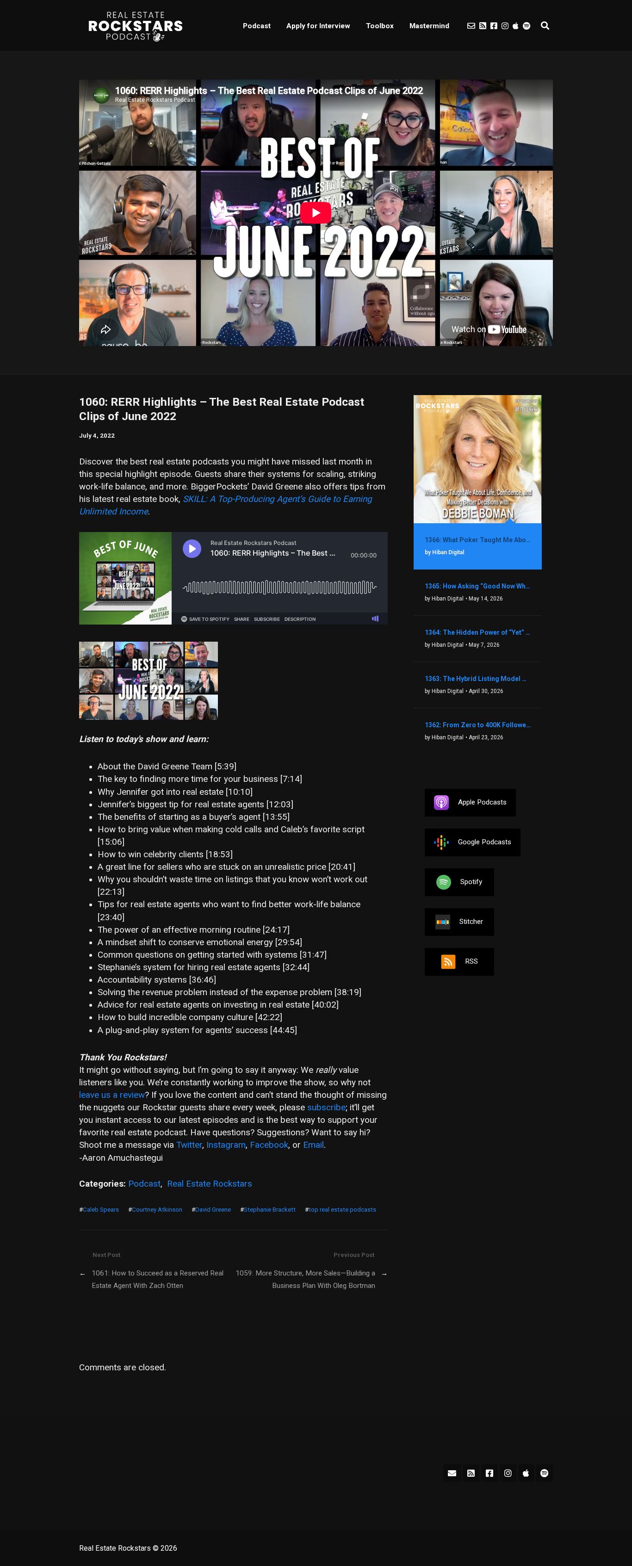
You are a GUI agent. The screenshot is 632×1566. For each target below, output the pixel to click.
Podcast (257, 26)
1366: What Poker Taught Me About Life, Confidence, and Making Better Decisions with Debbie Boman (478, 540)
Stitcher (471, 921)
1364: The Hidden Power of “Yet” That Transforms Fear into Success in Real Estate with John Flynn (478, 632)
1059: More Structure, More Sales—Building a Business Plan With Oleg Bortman (305, 1279)
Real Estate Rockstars (209, 1184)
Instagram (226, 1145)
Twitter (189, 1145)
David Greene (213, 1209)
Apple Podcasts (482, 802)
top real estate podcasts (342, 1209)
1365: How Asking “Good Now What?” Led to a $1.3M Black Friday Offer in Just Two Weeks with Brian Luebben (478, 586)
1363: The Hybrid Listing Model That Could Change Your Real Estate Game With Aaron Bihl (478, 678)
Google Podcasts (484, 842)
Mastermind (429, 26)
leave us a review (112, 1095)
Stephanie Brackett (270, 1209)
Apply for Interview (318, 26)
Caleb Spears (101, 1209)
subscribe (326, 1107)
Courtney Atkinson (157, 1209)
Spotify (471, 882)
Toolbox (380, 26)
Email (313, 1145)
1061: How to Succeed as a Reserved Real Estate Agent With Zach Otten (157, 1279)
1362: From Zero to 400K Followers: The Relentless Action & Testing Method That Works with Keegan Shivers (478, 725)
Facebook (269, 1145)
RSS (471, 961)
